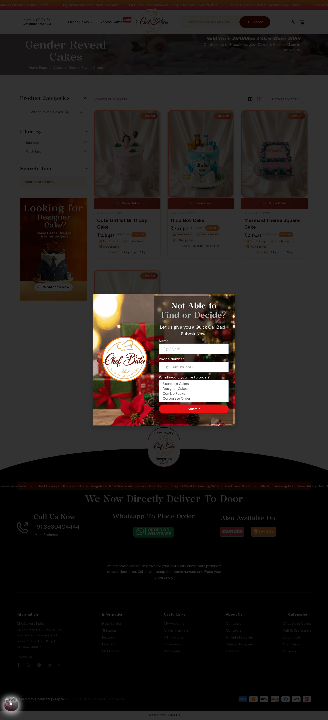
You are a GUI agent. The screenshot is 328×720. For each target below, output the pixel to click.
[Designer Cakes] (193, 388)
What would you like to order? (184, 377)
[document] (164, 360)
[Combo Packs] (193, 393)
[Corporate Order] (193, 398)
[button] (229, 300)
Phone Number (171, 359)
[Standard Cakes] (193, 383)
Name (163, 340)
